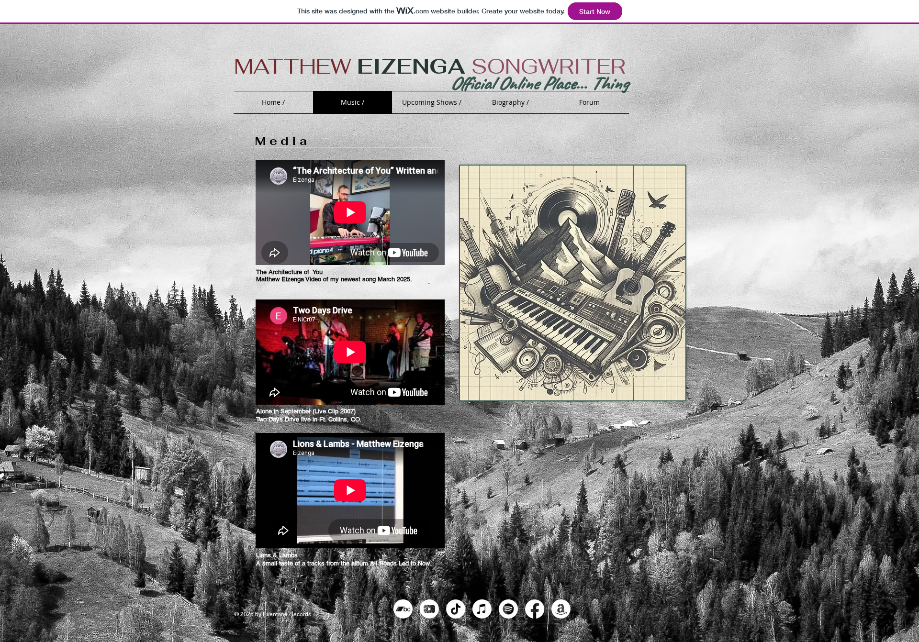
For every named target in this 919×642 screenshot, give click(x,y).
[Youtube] (429, 609)
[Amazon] (561, 609)
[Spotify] (508, 609)
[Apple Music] (482, 609)
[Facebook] (534, 609)
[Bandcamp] (403, 609)
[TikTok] (455, 609)
